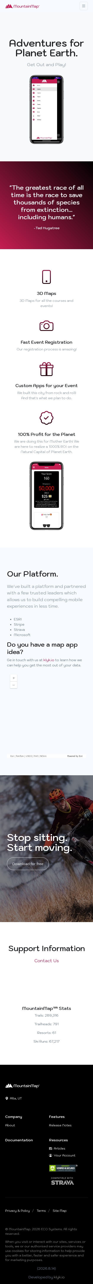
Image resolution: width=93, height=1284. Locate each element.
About (10, 1125)
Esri (81, 756)
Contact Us (46, 960)
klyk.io (48, 660)
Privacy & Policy (17, 1211)
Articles (59, 1148)
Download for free (27, 864)
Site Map (60, 1211)
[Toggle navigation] (84, 6)
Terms (41, 1211)
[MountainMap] (22, 1085)
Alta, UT (15, 1098)
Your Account (64, 1155)
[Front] (22, 6)
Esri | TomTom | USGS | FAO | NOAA (28, 756)
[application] (46, 714)
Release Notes (60, 1125)
